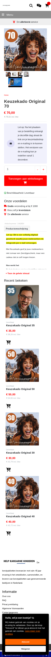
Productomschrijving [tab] (17, 229)
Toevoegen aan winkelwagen (25, 178)
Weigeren (25, 649)
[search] (31, 5)
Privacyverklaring (10, 604)
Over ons (6, 596)
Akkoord (25, 642)
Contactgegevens (10, 612)
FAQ (4, 600)
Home (6, 95)
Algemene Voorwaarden (13, 608)
